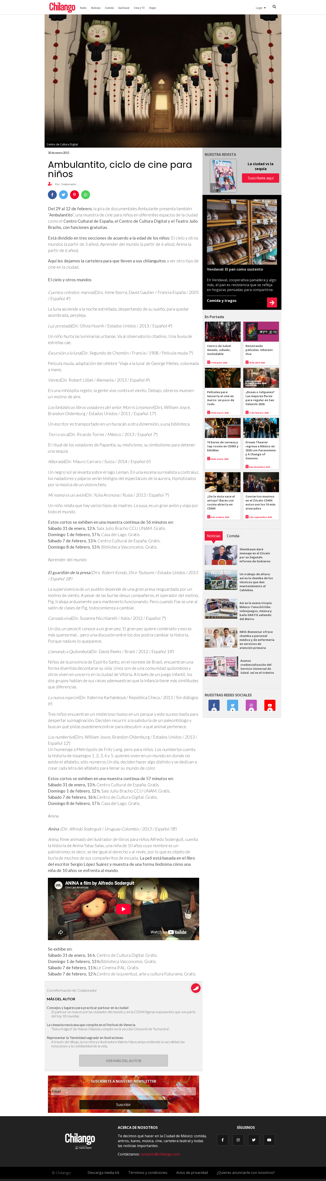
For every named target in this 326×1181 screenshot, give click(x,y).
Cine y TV (139, 8)
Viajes (152, 8)
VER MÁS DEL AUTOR (123, 1060)
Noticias (95, 8)
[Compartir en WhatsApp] (85, 194)
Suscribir (123, 1104)
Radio (83, 8)
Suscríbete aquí (260, 178)
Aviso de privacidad (192, 1172)
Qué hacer (124, 8)
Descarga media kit (103, 1172)
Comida (109, 8)
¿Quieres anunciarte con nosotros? (246, 1172)
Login (260, 8)
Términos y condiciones (147, 1172)
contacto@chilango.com (160, 1154)
